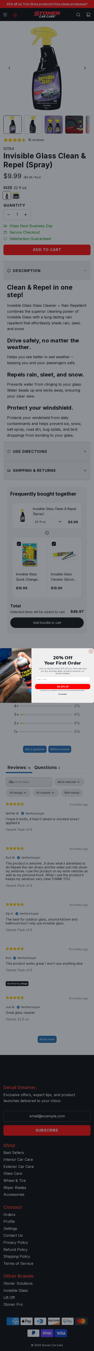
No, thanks (63, 694)
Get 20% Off (63, 686)
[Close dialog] (91, 651)
